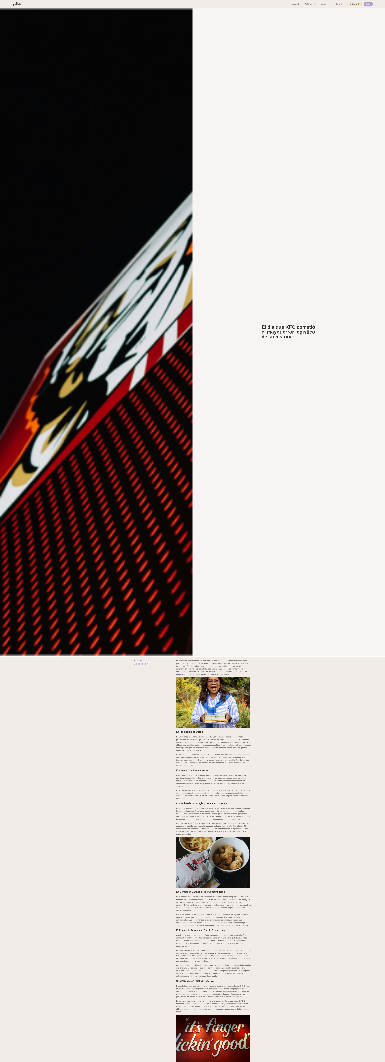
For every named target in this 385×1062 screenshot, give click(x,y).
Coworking (339, 4)
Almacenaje (296, 4)
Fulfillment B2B (310, 4)
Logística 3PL (325, 4)
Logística (141, 664)
